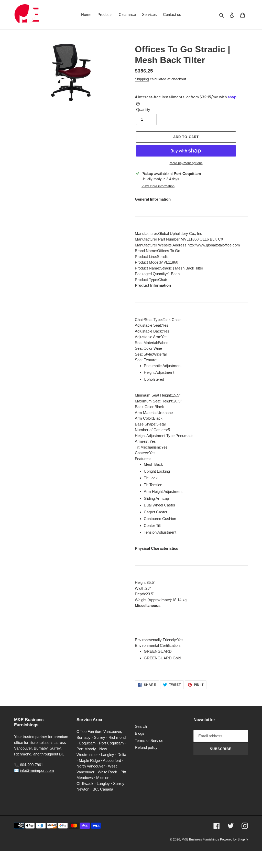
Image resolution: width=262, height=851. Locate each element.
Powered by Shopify (234, 839)
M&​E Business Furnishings (200, 839)
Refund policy (146, 747)
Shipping (142, 79)
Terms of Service (149, 740)
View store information (157, 186)
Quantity (143, 109)
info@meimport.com (37, 770)
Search (141, 726)
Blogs (139, 733)
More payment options (186, 163)
